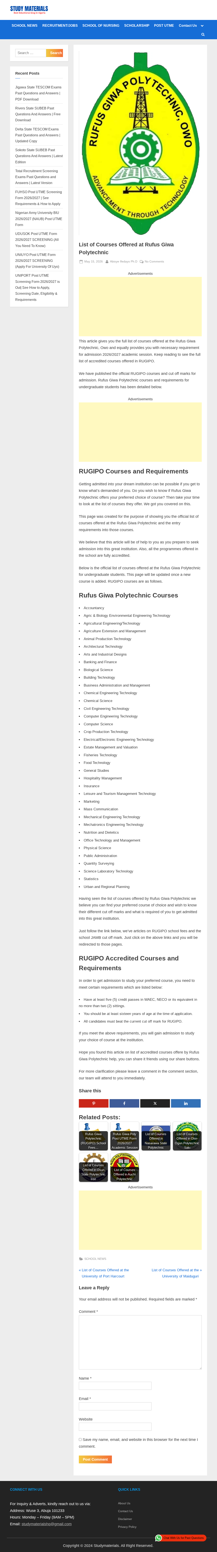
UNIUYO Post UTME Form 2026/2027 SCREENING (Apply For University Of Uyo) (37, 261)
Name (85, 1378)
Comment (88, 1311)
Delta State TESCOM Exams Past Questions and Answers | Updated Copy (37, 135)
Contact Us (188, 25)
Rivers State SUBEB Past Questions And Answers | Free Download (38, 114)
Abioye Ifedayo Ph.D (123, 261)
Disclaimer (125, 1519)
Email (85, 1399)
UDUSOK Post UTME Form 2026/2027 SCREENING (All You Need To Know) (37, 240)
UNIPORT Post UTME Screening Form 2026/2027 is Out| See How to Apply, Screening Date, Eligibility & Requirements (37, 287)
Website (86, 1419)
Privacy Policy (127, 1526)
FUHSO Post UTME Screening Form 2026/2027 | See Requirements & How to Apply (38, 198)
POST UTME (164, 25)
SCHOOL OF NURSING (100, 25)
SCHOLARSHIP (136, 25)
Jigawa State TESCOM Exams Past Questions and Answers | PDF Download (38, 93)
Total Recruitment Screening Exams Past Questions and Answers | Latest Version (36, 177)
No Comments (154, 262)
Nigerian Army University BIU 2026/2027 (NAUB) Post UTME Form (38, 219)
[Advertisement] (140, 306)
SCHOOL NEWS (25, 25)
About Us (124, 1503)
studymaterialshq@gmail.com (47, 1524)
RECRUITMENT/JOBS (60, 25)
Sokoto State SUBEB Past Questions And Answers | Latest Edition (39, 156)
